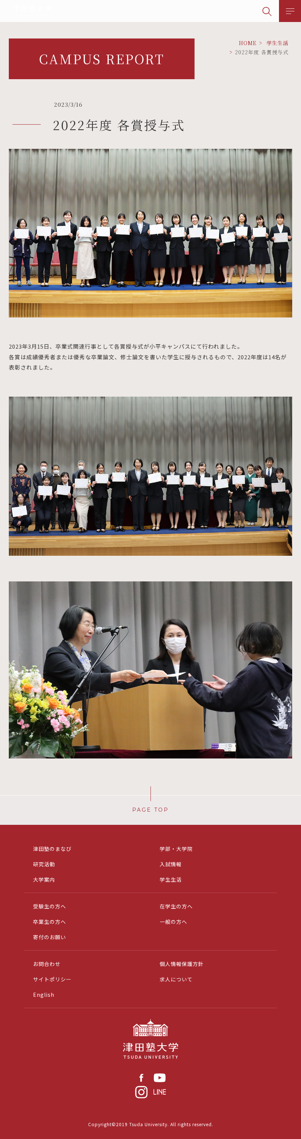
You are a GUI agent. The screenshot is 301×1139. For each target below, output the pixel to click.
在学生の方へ (176, 906)
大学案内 (44, 879)
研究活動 (44, 864)
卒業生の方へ (49, 921)
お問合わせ (47, 963)
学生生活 (171, 879)
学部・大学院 (176, 848)
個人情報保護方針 (182, 963)
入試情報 (171, 864)
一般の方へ (173, 921)
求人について (176, 979)
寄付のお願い (49, 937)
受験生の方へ (49, 906)
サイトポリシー (52, 979)
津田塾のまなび (52, 848)
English (43, 994)
